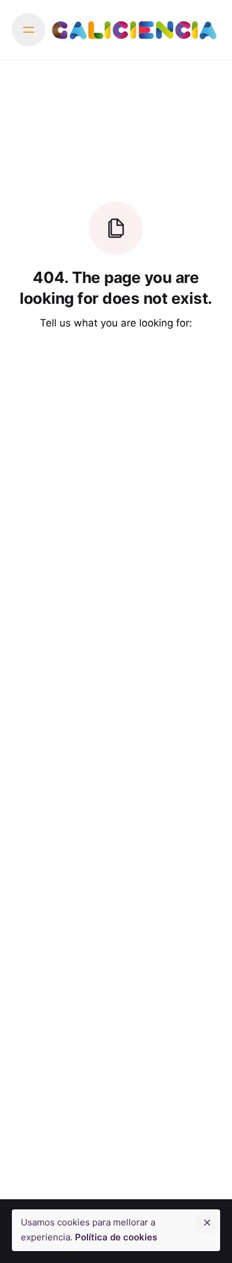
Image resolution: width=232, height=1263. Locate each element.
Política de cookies (116, 1237)
